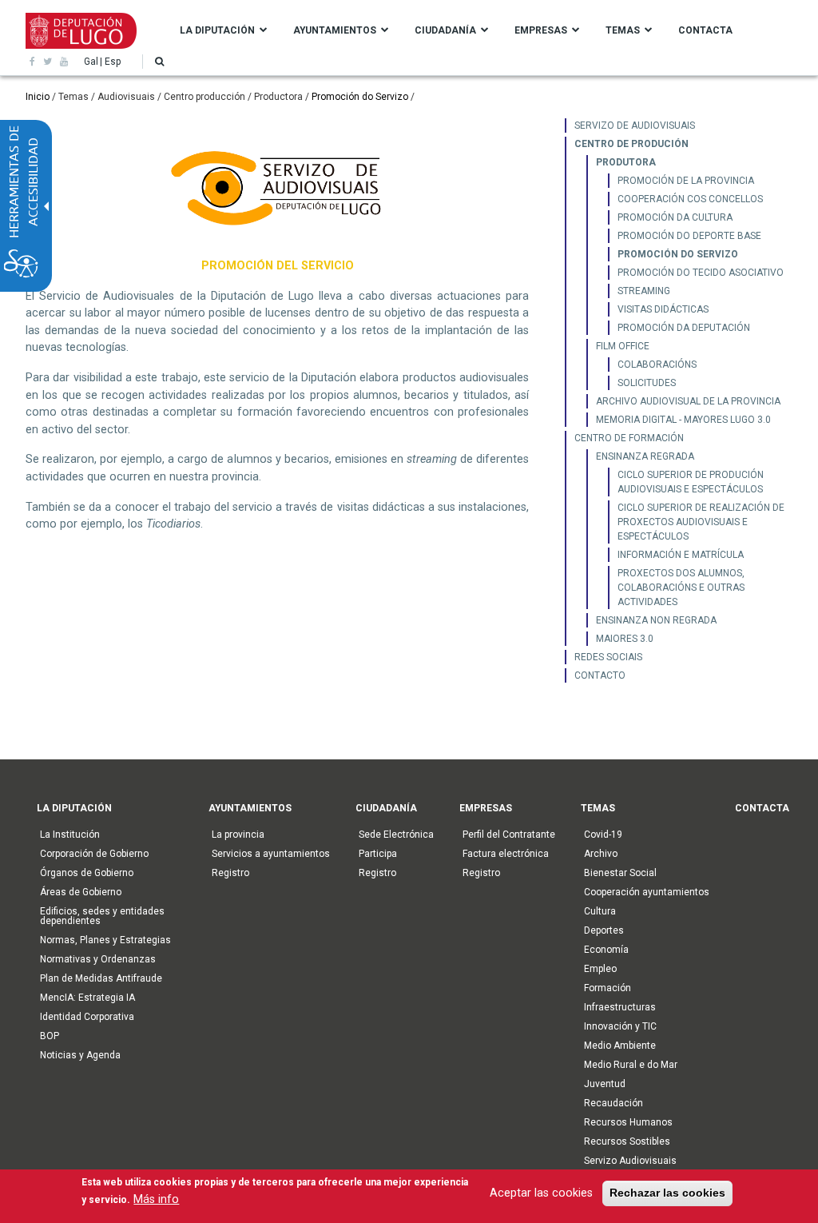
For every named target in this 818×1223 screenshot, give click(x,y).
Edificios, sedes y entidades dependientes (102, 916)
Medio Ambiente (620, 1045)
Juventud (604, 1084)
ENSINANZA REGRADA (645, 456)
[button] (159, 61)
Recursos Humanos (628, 1122)
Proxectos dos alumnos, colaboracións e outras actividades (681, 588)
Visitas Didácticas (663, 309)
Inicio (38, 96)
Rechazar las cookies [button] (667, 1192)
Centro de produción (631, 143)
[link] (32, 61)
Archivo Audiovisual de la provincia (688, 401)
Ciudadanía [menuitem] (445, 30)
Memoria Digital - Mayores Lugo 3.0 (683, 419)
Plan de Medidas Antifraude (101, 978)
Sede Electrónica (396, 834)
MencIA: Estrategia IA (87, 997)
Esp (113, 61)
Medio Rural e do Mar (630, 1064)
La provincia (238, 834)
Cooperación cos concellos (690, 199)
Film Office (622, 346)
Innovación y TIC (620, 1026)
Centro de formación (629, 438)
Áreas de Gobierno (80, 892)
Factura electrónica (506, 853)
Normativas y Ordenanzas (98, 959)
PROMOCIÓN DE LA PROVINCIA (685, 180)
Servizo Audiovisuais (630, 1160)
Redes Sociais (608, 657)
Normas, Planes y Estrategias (105, 940)
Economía (606, 949)
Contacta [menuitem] (705, 30)
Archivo (600, 853)
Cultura (600, 911)
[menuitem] (678, 125)
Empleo (600, 968)
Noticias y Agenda (80, 1055)
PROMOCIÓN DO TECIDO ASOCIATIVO (700, 272)
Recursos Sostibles (627, 1141)
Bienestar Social (620, 872)
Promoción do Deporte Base (689, 235)
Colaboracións (657, 364)
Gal (91, 61)
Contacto (599, 675)
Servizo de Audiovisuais (634, 125)
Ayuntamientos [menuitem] (334, 30)
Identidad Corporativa (87, 1016)
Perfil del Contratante (509, 834)
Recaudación (613, 1103)
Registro (230, 872)
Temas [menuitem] (623, 30)
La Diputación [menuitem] (217, 30)
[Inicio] (81, 29)
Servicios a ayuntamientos (271, 853)
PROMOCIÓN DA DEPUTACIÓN (683, 327)
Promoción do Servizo (360, 96)
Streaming (643, 291)
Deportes (604, 930)
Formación (607, 988)
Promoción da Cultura (675, 217)
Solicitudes (646, 382)
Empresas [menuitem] (540, 30)
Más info (156, 1199)
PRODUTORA (626, 162)
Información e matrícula (680, 554)
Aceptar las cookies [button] (541, 1193)
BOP (49, 1036)
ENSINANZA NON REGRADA (656, 620)
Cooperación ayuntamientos (646, 892)
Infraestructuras (620, 1007)
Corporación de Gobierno (94, 853)
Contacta (762, 808)
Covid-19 (603, 834)
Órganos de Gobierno (86, 872)
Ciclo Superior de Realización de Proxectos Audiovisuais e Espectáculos (700, 522)
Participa (378, 853)
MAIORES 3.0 (624, 638)
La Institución (70, 834)
